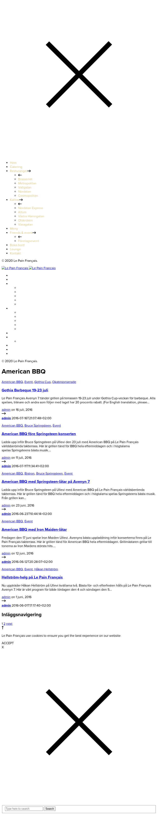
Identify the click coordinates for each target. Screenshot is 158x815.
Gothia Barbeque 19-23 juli (25, 390)
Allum (22, 317)
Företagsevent (28, 341)
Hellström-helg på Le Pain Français (32, 577)
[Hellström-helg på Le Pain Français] (4, 601)
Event (28, 382)
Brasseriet (25, 288)
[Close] (79, 155)
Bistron (29, 474)
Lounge (15, 350)
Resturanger (18, 284)
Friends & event (21, 337)
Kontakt (15, 354)
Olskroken (25, 325)
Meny (14, 333)
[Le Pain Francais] (29, 268)
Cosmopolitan (28, 304)
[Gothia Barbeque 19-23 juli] (4, 414)
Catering (16, 280)
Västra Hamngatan (31, 321)
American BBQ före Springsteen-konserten (39, 434)
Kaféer (14, 308)
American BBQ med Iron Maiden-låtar (34, 529)
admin (6, 410)
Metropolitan (27, 292)
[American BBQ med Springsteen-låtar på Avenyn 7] (4, 510)
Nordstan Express (30, 313)
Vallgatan (24, 296)
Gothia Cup (42, 382)
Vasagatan (25, 329)
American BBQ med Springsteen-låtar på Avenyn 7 (46, 481)
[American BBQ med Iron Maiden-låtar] (4, 558)
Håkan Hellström (46, 569)
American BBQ (12, 382)
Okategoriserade (64, 382)
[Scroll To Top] (3, 628)
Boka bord (17, 345)
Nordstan (24, 300)
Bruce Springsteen (37, 426)
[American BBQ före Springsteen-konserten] (4, 462)
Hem (13, 276)
